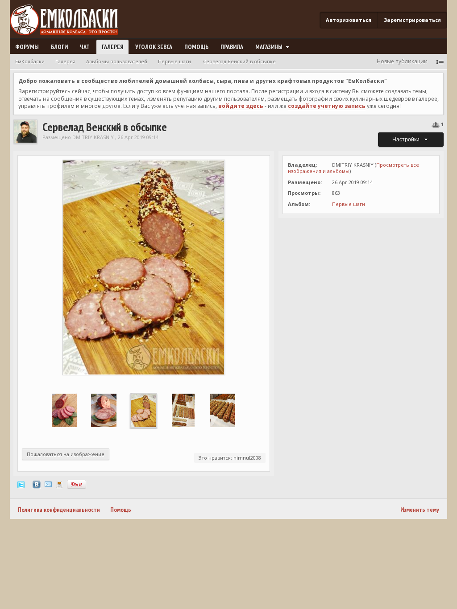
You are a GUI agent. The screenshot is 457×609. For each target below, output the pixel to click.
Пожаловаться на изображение (65, 454)
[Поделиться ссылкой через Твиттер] (21, 484)
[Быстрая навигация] (440, 61)
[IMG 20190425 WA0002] (222, 410)
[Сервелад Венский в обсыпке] (143, 410)
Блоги (59, 47)
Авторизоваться (348, 19)
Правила (231, 47)
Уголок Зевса (153, 47)
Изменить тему (419, 510)
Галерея (112, 47)
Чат (85, 47)
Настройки (407, 139)
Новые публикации (402, 61)
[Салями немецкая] (64, 410)
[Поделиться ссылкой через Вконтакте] (37, 484)
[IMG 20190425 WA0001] (183, 410)
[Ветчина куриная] (103, 410)
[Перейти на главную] (67, 20)
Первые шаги (348, 204)
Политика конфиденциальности (59, 510)
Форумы (27, 47)
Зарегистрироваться (412, 19)
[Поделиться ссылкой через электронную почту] (48, 484)
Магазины (269, 47)
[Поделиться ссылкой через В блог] (59, 484)
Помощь (196, 47)
